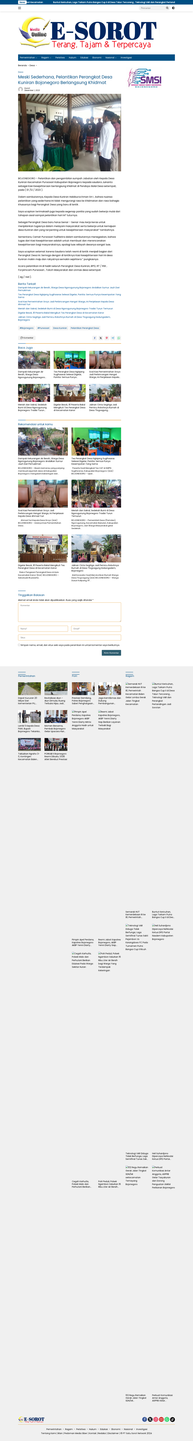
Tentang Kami (48, 1433)
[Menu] (20, 8)
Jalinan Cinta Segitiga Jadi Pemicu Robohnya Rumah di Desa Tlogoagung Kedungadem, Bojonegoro (64, 318)
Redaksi (102, 1433)
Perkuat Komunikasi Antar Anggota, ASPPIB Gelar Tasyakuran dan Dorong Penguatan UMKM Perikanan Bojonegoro (162, 1398)
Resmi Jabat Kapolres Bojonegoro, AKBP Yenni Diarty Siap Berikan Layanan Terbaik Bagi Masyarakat (109, 942)
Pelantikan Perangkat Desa (85, 328)
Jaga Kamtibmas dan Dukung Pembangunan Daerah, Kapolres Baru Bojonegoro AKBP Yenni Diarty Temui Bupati (109, 701)
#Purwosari (43, 328)
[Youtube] (161, 1419)
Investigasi (126, 57)
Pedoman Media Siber (75, 1433)
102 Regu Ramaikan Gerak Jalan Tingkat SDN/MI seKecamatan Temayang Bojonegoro (136, 1398)
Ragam (45, 57)
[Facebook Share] (94, 338)
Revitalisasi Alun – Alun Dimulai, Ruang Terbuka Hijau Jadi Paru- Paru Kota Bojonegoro (54, 701)
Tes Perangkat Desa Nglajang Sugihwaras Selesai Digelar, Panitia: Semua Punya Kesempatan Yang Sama (69, 296)
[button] (167, 7)
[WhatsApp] (167, 1419)
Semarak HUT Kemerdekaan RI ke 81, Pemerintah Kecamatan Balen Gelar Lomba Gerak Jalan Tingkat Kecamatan (136, 914)
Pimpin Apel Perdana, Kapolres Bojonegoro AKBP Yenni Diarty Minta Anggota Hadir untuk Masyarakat (83, 942)
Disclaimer (113, 1433)
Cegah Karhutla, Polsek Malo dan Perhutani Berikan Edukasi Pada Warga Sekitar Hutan (82, 1184)
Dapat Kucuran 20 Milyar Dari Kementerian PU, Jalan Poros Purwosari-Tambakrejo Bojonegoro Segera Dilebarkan (28, 701)
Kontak (92, 1433)
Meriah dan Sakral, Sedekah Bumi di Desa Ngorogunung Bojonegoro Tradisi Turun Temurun (66, 308)
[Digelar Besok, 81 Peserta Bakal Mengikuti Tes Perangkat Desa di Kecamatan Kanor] (70, 393)
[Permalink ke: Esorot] (20, 89)
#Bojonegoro (26, 328)
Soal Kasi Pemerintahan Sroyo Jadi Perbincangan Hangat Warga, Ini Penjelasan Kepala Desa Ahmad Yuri (66, 303)
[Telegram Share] (113, 338)
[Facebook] (144, 1419)
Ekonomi (96, 57)
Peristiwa (60, 57)
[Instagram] (155, 1419)
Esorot (27, 88)
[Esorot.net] (89, 32)
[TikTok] (172, 1419)
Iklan (60, 1433)
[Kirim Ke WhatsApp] (119, 338)
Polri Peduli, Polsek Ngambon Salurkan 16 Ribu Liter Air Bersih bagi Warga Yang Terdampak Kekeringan (109, 1184)
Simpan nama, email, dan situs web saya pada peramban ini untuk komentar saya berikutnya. (70, 645)
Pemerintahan (27, 57)
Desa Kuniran (60, 328)
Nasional (110, 57)
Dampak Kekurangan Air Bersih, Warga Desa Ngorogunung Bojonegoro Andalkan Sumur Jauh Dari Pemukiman (69, 289)
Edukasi (84, 57)
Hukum (72, 57)
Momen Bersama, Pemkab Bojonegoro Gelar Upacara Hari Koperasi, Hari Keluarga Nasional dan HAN (55, 728)
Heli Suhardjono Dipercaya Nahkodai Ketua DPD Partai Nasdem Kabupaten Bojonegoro (162, 1156)
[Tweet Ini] (100, 338)
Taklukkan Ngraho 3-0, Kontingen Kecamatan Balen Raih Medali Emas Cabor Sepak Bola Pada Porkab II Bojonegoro (29, 756)
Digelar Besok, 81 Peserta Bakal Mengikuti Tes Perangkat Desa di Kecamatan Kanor (61, 312)
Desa (20, 72)
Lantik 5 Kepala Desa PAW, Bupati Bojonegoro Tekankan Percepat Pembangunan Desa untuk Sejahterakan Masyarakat (29, 728)
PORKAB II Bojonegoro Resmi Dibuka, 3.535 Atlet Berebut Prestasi (55, 756)
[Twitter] (150, 1419)
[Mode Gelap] (173, 8)
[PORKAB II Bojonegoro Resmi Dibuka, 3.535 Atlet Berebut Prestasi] (55, 744)
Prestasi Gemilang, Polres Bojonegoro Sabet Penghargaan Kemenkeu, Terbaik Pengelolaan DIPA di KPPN (82, 701)
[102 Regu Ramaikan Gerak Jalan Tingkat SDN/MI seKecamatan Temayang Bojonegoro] (137, 1279)
